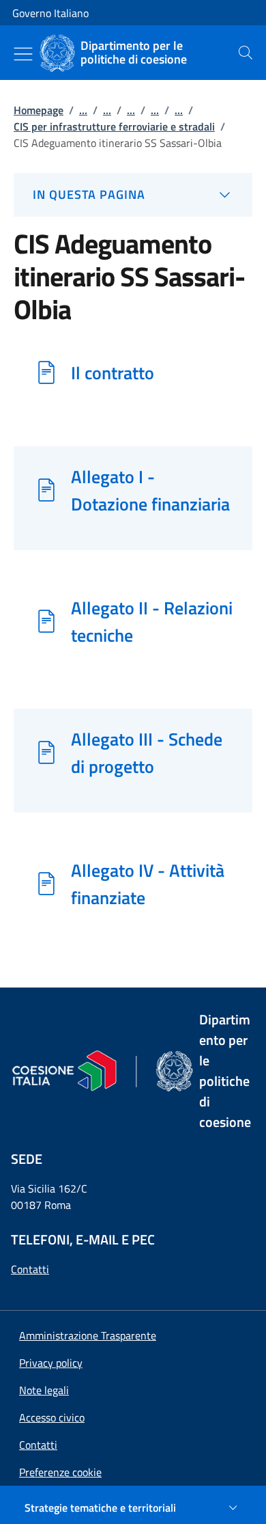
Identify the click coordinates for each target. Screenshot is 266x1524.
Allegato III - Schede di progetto (146, 752)
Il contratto (112, 372)
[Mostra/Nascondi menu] (23, 54)
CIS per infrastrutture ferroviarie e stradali (114, 126)
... (83, 110)
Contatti (30, 1269)
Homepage (38, 110)
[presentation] (245, 52)
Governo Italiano (50, 13)
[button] (60, 1472)
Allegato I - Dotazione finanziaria (150, 490)
